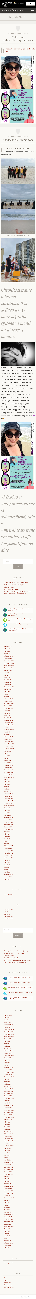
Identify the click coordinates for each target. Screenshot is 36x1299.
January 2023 (8, 701)
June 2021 (7, 732)
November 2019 (9, 772)
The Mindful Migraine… (14, 608)
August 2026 (8, 646)
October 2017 (8, 827)
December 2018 (8, 798)
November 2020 (9, 744)
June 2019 (7, 784)
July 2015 (7, 879)
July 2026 (7, 649)
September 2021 (9, 729)
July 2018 (7, 810)
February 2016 (8, 874)
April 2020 (7, 760)
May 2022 (7, 713)
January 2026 (8, 658)
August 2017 (7, 831)
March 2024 (7, 680)
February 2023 (8, 699)
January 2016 (8, 877)
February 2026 (8, 656)
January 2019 (8, 796)
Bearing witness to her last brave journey (16, 582)
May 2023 (7, 696)
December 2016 (8, 850)
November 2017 (8, 824)
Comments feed (8, 916)
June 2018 (7, 813)
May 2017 (7, 839)
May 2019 (7, 786)
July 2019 (7, 782)
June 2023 (7, 694)
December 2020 (9, 741)
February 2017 (8, 846)
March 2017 (7, 843)
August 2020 (8, 751)
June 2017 (7, 836)
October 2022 (8, 706)
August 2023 (8, 689)
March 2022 (7, 718)
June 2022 (7, 710)
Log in (6, 911)
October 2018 (8, 803)
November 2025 (9, 663)
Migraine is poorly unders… (25, 623)
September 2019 (9, 777)
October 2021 (8, 727)
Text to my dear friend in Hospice (14, 584)
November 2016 (9, 853)
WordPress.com (9, 919)
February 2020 (8, 765)
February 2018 (8, 817)
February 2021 (8, 737)
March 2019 (7, 791)
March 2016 (7, 872)
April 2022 (7, 715)
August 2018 (7, 808)
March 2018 (7, 815)
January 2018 (8, 820)
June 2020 (7, 756)
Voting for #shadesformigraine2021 (18, 38)
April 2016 (7, 869)
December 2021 (8, 722)
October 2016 (8, 855)
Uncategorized (8, 894)
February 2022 (8, 720)
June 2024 (7, 672)
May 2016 (7, 867)
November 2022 (9, 703)
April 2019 (7, 789)
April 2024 (7, 677)
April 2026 (7, 653)
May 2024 (7, 675)
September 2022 (9, 708)
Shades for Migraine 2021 (18, 140)
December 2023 (9, 687)
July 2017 (6, 834)
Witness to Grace (9, 587)
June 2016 (7, 865)
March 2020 (8, 763)
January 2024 (8, 684)
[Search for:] (18, 561)
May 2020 (7, 758)
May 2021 (7, 734)
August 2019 (7, 779)
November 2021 (9, 725)
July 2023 (7, 691)
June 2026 (7, 651)
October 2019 (8, 775)
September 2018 (9, 805)
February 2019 (8, 793)
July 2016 (7, 862)
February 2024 (8, 682)
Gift (30, 4)
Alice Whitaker (11, 618)
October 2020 (8, 746)
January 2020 (8, 767)
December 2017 (8, 822)
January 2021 (8, 739)
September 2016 (9, 858)
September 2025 (9, 665)
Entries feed (7, 914)
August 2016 (7, 860)
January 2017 (8, 848)
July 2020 (7, 753)
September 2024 (9, 668)
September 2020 (9, 748)
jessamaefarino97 (12, 623)
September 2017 (9, 829)
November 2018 (9, 801)
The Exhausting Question (11, 589)
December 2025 (9, 661)
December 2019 (8, 770)
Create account (8, 909)
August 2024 (8, 670)
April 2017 (7, 841)
